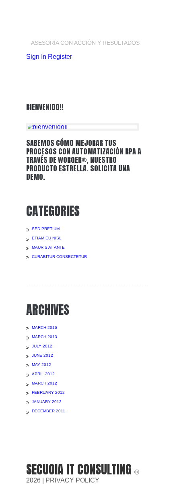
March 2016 (44, 327)
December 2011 (48, 411)
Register (60, 56)
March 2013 (44, 337)
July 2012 (42, 346)
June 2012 (42, 355)
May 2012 (41, 364)
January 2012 (47, 401)
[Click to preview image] (82, 127)
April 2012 (43, 374)
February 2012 (48, 392)
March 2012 (44, 383)
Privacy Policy (72, 480)
